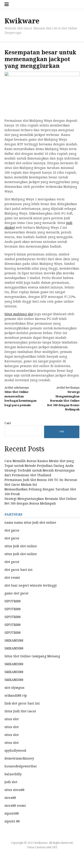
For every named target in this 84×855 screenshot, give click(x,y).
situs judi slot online (20, 546)
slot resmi (12, 577)
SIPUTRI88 (12, 601)
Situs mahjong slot (18, 314)
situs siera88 (14, 790)
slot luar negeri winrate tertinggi (30, 585)
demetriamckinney (19, 758)
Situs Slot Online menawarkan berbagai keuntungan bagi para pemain (20, 396)
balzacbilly (13, 774)
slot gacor (11, 530)
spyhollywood (15, 750)
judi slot (10, 782)
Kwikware (21, 21)
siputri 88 (12, 821)
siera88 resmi (15, 805)
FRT (54, 847)
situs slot (11, 719)
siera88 (10, 798)
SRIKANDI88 (13, 640)
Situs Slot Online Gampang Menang (32, 656)
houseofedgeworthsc (20, 766)
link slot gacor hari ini (22, 703)
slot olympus (14, 687)
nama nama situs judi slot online (30, 522)
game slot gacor (16, 593)
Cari (7, 423)
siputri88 (11, 813)
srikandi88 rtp (15, 695)
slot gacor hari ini (18, 569)
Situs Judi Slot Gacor (20, 711)
